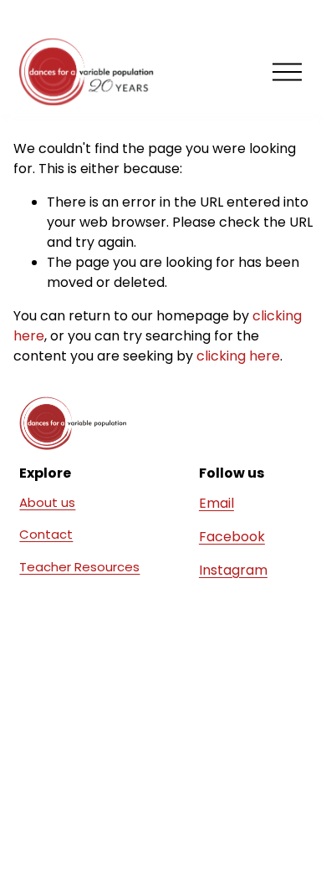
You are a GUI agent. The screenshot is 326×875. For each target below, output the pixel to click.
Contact (46, 534)
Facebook (232, 536)
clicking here (238, 356)
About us (47, 502)
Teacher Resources (79, 567)
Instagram (233, 570)
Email (216, 503)
